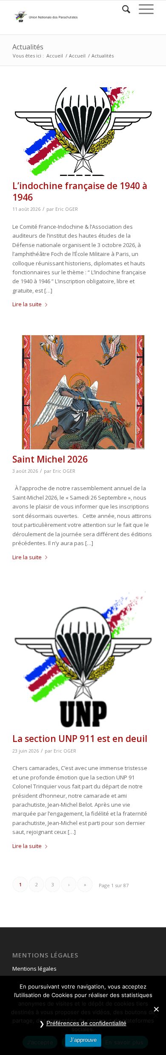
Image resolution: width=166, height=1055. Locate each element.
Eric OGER (66, 209)
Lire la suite (27, 304)
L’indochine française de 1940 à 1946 (79, 191)
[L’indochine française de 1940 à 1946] (83, 131)
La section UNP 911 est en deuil (79, 739)
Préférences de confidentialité (86, 1023)
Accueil (54, 55)
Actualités (27, 47)
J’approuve (83, 1040)
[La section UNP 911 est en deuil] (83, 658)
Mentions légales (34, 968)
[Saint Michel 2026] (83, 392)
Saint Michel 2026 (50, 459)
